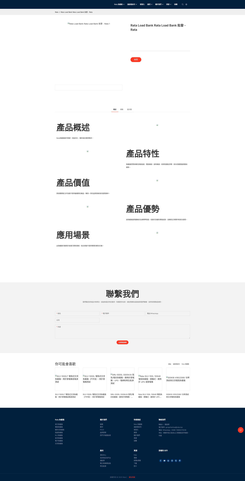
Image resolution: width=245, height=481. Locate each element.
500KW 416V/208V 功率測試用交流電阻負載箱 (177, 395)
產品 (169, 364)
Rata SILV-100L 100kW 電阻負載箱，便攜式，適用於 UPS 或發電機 (150, 395)
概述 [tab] (114, 109)
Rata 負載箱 (185, 364)
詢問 (136, 59)
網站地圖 (131, 477)
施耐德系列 (176, 364)
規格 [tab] (121, 109)
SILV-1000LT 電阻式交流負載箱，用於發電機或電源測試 (66, 395)
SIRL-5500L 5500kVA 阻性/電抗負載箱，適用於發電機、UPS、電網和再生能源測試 (122, 395)
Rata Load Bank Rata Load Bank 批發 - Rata (76, 12)
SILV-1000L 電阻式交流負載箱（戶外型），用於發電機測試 (94, 395)
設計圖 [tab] (129, 109)
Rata (56, 12)
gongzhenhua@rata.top (174, 427)
